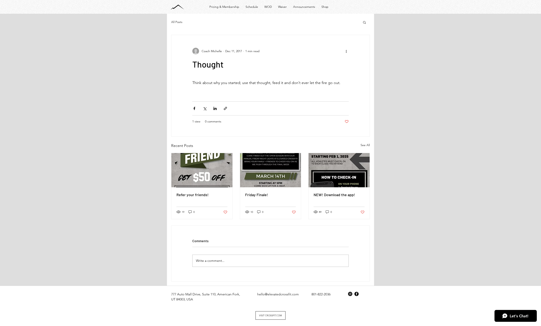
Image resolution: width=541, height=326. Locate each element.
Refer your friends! (192, 194)
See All (365, 145)
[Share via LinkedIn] (215, 108)
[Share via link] (225, 108)
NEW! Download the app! (334, 194)
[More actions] (346, 51)
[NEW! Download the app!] (339, 170)
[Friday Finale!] (270, 170)
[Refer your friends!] (201, 170)
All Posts (176, 22)
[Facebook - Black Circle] (356, 294)
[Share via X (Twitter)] (205, 108)
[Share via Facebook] (194, 108)
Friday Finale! (256, 194)
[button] (364, 22)
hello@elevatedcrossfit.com (278, 294)
